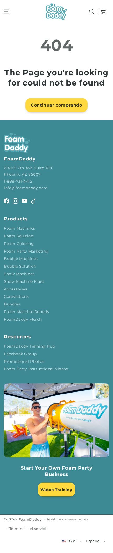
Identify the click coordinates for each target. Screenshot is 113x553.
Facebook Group (20, 353)
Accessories (15, 289)
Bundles (12, 304)
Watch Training (56, 489)
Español (93, 541)
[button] (6, 11)
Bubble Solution (20, 266)
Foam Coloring (19, 243)
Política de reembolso (67, 519)
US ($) (72, 541)
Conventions (16, 296)
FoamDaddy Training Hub (29, 346)
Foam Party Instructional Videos (36, 368)
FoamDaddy (30, 519)
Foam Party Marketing (26, 251)
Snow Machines (19, 274)
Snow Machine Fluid (24, 281)
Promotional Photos (24, 361)
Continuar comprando (56, 105)
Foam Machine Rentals (26, 311)
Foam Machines (19, 228)
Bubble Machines (21, 258)
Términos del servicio (29, 528)
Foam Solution (18, 236)
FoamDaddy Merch (23, 319)
